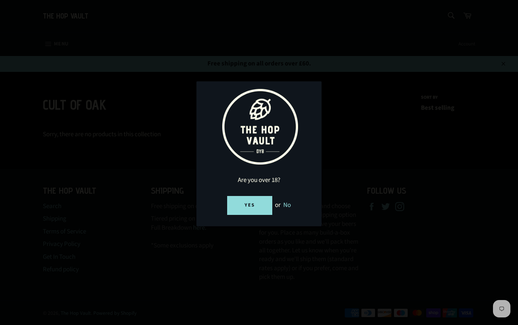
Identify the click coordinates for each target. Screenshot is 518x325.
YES (250, 205)
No (287, 205)
